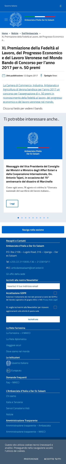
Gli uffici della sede (15, 274)
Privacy (45, 299)
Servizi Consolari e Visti (17, 408)
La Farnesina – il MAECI (18, 333)
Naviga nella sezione (33, 230)
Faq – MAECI (12, 382)
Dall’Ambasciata (30, 33)
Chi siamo (11, 396)
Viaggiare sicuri (13, 345)
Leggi (14, 203)
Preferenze (31, 459)
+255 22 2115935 (19, 262)
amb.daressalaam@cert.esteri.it (27, 268)
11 (48, 262)
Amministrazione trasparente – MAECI (26, 431)
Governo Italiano (11, 5)
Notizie (14, 33)
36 (32, 262)
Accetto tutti (52, 459)
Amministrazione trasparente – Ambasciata (28, 425)
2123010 (42, 262)
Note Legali (53, 299)
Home (5, 33)
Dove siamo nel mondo (17, 351)
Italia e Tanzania (14, 402)
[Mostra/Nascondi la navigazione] (6, 19)
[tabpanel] (33, 170)
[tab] (18, 217)
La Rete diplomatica (16, 339)
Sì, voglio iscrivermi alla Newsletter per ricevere (27, 307)
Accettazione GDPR (16, 293)
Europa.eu (16, 370)
